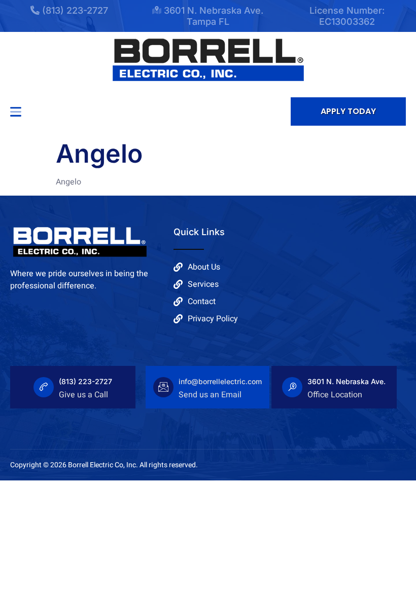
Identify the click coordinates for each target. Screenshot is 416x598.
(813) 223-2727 (85, 381)
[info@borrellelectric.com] (163, 387)
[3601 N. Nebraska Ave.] (292, 387)
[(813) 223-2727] (43, 387)
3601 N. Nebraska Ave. (346, 381)
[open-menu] (15, 111)
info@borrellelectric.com (220, 381)
